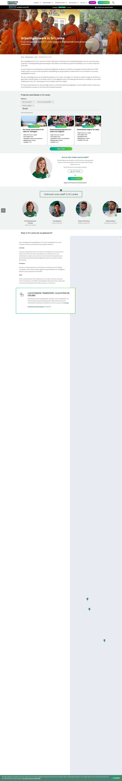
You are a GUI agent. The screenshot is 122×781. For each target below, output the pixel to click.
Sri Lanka (66, 303)
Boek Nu (92, 3)
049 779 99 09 (76, 171)
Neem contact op (103, 3)
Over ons (83, 2)
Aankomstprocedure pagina (36, 307)
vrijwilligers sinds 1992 (23, 7)
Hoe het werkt (72, 2)
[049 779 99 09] (48, 175)
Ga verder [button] (115, 778)
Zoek (113, 2)
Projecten (36, 2)
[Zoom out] (120, 240)
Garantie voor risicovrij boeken (105, 7)
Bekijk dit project (34, 126)
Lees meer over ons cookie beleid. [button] (31, 778)
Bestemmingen (47, 2)
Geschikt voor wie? (60, 2)
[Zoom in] (120, 238)
